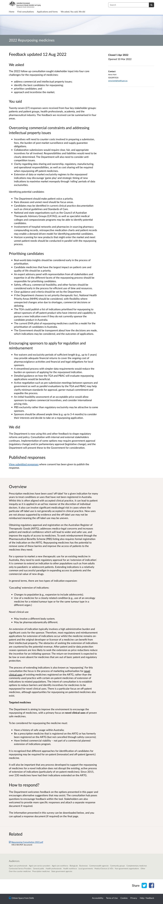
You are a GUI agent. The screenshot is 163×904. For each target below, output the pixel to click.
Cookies (124, 898)
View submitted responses (24, 464)
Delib (31, 898)
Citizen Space (18, 898)
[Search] (151, 4)
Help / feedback (147, 898)
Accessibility (97, 898)
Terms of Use (112, 898)
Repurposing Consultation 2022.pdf (27, 842)
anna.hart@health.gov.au (117, 81)
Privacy (133, 898)
